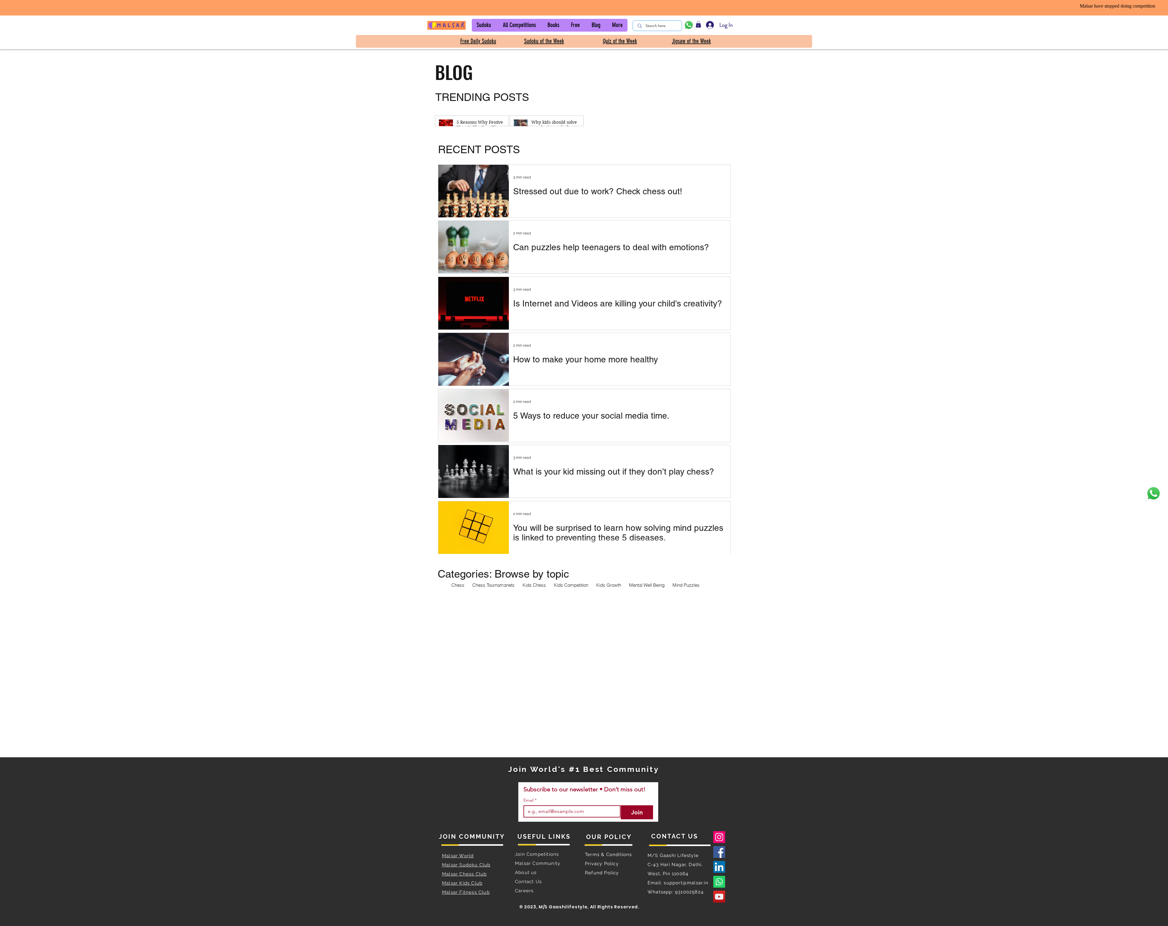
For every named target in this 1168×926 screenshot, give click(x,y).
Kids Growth (608, 585)
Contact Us (528, 881)
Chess (457, 585)
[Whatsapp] (719, 882)
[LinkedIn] (719, 867)
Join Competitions (537, 854)
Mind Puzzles (686, 585)
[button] (484, 25)
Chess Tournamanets (493, 585)
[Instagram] (719, 837)
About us (526, 872)
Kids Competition (571, 585)
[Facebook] (719, 852)
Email (530, 800)
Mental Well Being (647, 585)
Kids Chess (534, 585)
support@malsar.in (686, 883)
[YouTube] (719, 897)
